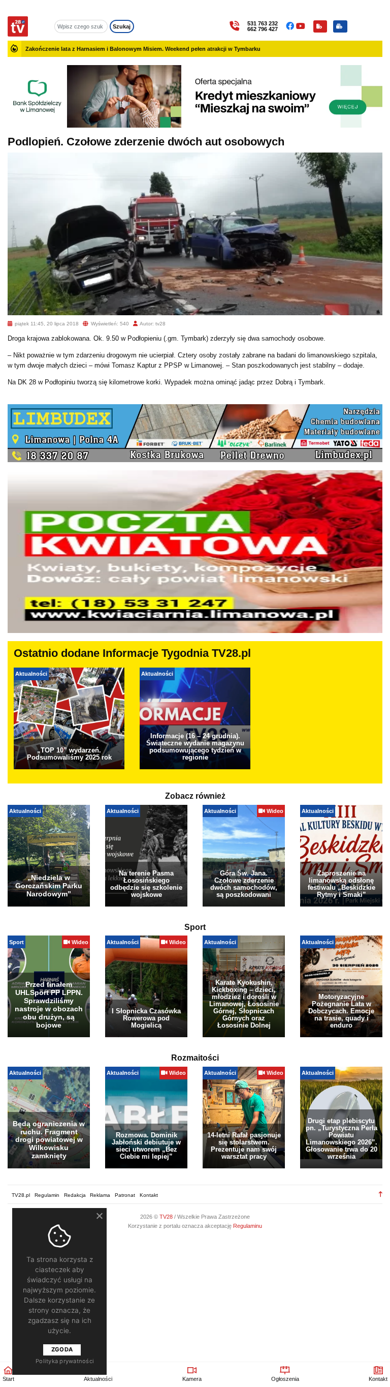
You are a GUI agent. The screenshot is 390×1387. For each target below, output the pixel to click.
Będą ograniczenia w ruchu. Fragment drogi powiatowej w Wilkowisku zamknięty (49, 1140)
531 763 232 (262, 23)
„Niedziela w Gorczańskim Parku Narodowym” (48, 885)
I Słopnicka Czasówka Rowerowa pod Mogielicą (146, 1018)
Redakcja (75, 1195)
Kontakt (149, 1195)
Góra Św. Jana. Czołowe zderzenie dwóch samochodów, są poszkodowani (243, 883)
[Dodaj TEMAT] (320, 26)
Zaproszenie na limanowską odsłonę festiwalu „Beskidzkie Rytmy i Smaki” (341, 883)
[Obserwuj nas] (291, 26)
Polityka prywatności (65, 1361)
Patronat (125, 1195)
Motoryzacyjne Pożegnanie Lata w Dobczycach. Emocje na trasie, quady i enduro (341, 1011)
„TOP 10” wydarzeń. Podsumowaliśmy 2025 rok (69, 753)
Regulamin (47, 1195)
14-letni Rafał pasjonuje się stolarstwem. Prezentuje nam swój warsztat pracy (244, 1145)
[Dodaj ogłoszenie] (340, 26)
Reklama (100, 1195)
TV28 (166, 1217)
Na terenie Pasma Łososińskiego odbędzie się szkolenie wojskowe (146, 883)
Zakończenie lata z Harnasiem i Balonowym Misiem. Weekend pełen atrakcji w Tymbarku (143, 49)
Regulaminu (247, 1226)
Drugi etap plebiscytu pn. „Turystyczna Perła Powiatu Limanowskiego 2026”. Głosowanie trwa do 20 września (341, 1138)
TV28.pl (21, 1195)
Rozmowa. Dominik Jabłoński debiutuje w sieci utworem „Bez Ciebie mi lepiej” (146, 1145)
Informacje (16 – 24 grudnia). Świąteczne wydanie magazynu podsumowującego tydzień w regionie (195, 746)
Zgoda (62, 1349)
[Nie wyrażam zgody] (99, 1216)
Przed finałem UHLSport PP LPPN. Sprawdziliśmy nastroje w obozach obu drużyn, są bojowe (49, 1004)
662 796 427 (262, 29)
